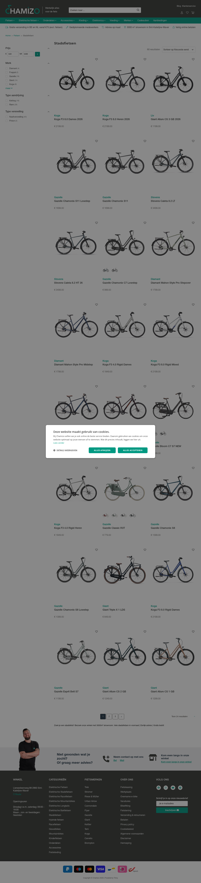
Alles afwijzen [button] (102, 450)
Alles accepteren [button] (132, 450)
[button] (65, 450)
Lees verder (58, 442)
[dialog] (100, 441)
